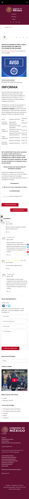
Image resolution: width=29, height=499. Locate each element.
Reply (8, 232)
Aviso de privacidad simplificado (10, 460)
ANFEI (5, 415)
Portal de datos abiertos (8, 455)
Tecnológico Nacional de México (12, 409)
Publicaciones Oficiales (7, 439)
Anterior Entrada (10, 204)
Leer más (16, 452)
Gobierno (13, 14)
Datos (13, 19)
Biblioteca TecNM (8, 400)
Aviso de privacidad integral (8, 459)
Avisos (3, 53)
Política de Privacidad (14, 489)
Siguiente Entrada (18, 210)
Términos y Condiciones (7, 462)
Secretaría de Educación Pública (12, 411)
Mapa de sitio (5, 465)
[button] (3, 305)
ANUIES (5, 413)
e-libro (5, 398)
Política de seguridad (7, 464)
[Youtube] (19, 22)
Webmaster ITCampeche (10, 51)
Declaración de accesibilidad (9, 457)
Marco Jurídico (5, 441)
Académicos (21, 51)
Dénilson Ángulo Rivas (13, 260)
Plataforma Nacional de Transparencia (11, 442)
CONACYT (6, 418)
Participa (13, 16)
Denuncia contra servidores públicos (11, 469)
